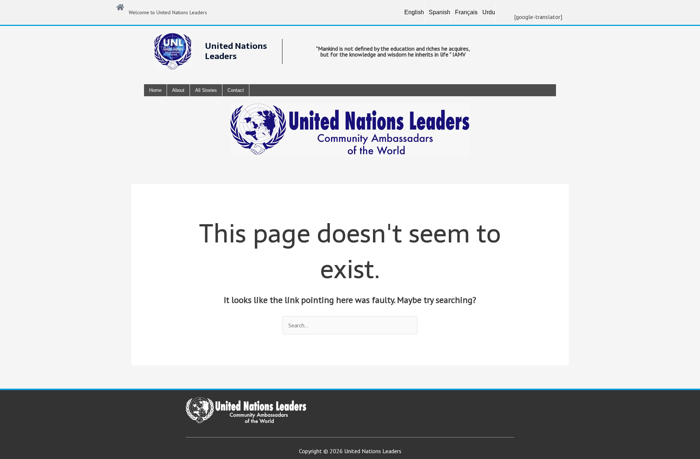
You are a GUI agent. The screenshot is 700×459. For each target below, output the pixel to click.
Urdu (488, 12)
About (178, 90)
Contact (236, 90)
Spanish (439, 12)
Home (155, 90)
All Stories (206, 90)
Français (466, 12)
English (414, 12)
